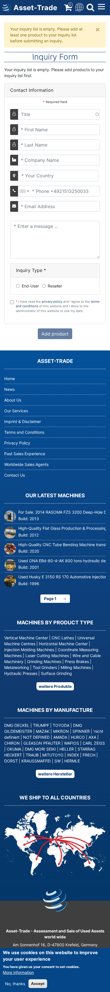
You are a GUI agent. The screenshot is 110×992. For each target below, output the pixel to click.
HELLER (67, 749)
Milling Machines (76, 667)
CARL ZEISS (94, 743)
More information (18, 972)
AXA (92, 737)
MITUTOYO (52, 755)
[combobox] (23, 191)
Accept (38, 983)
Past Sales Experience (24, 453)
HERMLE (72, 760)
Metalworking (16, 667)
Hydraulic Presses (20, 673)
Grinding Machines (44, 661)
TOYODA (61, 725)
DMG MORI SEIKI (40, 749)
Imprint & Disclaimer (22, 421)
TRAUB (32, 755)
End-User (30, 286)
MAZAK (42, 731)
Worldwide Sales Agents (26, 464)
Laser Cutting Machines (47, 655)
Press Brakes (77, 661)
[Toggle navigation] (78, 6)
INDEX (73, 755)
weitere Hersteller (55, 773)
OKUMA (14, 749)
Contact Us (14, 475)
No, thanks (15, 983)
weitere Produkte (55, 686)
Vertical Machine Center (26, 637)
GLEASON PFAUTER (41, 743)
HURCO (78, 737)
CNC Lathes (63, 637)
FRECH (89, 755)
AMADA (60, 737)
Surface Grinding (56, 673)
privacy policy (52, 302)
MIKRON (61, 731)
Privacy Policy (17, 443)
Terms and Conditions (24, 432)
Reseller (55, 286)
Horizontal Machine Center (63, 643)
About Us (12, 400)
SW (57, 760)
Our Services (16, 410)
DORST (11, 760)
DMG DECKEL (16, 725)
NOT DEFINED (36, 737)
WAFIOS (71, 743)
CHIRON (12, 743)
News (9, 389)
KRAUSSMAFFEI (36, 760)
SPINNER (81, 731)
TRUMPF (41, 725)
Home (9, 378)
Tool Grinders (45, 667)
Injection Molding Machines (29, 649)
